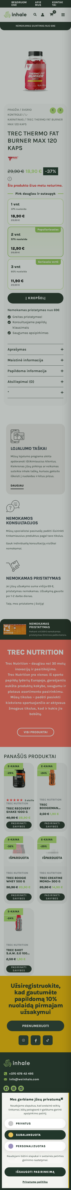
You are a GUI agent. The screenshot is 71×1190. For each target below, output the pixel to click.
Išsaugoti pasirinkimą (35, 1172)
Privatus (23, 1123)
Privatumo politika (35, 1182)
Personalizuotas (31, 1146)
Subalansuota (28, 1135)
